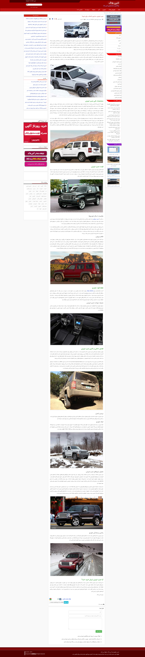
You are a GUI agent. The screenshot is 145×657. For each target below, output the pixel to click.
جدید (34, 191)
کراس (32, 206)
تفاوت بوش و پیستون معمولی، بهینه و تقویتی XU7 (37, 71)
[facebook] (60, 600)
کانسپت (35, 206)
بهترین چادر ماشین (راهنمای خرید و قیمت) (38, 60)
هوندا (39, 204)
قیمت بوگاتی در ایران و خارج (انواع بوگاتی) (38, 93)
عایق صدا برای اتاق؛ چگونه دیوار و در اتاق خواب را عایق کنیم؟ (113, 140)
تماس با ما (79, 10)
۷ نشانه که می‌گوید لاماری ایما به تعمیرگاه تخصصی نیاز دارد (35, 48)
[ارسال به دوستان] (52, 19)
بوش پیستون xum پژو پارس (116, 91)
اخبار (38, 186)
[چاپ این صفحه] (50, 19)
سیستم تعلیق (44, 196)
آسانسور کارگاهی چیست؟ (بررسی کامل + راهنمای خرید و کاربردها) (114, 132)
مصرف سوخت (35, 201)
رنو (34, 194)
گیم (99, 10)
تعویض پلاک (112, 10)
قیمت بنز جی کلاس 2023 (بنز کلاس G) (38, 82)
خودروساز (44, 194)
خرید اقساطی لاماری (118, 95)
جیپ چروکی (96, 219)
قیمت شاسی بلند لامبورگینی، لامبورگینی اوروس (37, 87)
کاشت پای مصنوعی (118, 93)
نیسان (43, 204)
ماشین (40, 201)
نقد (45, 204)
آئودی (42, 186)
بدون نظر (88, 19)
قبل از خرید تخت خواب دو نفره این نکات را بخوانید (114, 108)
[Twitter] (55, 599)
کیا (37, 209)
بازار (37, 189)
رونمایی (31, 194)
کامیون (39, 206)
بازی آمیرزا (120, 84)
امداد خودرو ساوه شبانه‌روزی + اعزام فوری (114, 128)
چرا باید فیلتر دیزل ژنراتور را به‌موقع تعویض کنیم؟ (37, 63)
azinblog (34, 7)
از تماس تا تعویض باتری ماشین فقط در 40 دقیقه (114, 112)
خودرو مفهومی (39, 194)
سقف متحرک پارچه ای (117, 71)
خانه (119, 10)
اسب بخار (34, 186)
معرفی (30, 201)
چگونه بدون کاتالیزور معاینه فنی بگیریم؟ (39, 74)
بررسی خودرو (29, 189)
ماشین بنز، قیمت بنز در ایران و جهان (39, 85)
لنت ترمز (120, 64)
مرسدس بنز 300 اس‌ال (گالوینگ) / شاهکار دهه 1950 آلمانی (113, 105)
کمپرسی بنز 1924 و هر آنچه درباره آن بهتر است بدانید (36, 108)
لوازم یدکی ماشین (118, 97)
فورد (30, 196)
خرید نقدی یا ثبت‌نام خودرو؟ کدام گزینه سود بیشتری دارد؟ (113, 119)
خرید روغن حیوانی (118, 86)
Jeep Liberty (90, 291)
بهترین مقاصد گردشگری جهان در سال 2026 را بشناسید (113, 136)
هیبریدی (35, 204)
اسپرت (45, 189)
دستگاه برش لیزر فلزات (117, 75)
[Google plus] (50, 600)
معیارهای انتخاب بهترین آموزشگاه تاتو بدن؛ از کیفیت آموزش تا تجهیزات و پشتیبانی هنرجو (113, 124)
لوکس (30, 199)
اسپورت (41, 189)
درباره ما (87, 10)
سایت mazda (119, 59)
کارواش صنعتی (119, 66)
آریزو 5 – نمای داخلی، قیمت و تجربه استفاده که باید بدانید (35, 102)
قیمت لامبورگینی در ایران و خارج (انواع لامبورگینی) (37, 99)
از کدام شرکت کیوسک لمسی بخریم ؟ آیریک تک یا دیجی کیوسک (113, 116)
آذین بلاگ (114, 3)
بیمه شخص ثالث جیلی (117, 82)
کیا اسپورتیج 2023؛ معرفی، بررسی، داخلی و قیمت (37, 105)
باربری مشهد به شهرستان (117, 62)
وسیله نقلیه (44, 206)
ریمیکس (120, 77)
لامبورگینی (34, 199)
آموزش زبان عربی (118, 73)
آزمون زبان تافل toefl (117, 68)
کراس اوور (44, 209)
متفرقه (93, 10)
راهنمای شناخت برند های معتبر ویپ (39, 69)
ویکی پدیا (120, 56)
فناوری (33, 196)
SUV (45, 186)
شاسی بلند (38, 196)
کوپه (40, 209)
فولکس (45, 199)
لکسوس (44, 201)
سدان (27, 194)
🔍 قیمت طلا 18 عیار (118, 88)
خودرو (104, 10)
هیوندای (30, 204)
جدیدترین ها (35, 15)
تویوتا (37, 191)
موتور (27, 201)
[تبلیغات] (113, 19)
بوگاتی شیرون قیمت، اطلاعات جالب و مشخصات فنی (36, 90)
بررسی (34, 189)
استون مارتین (28, 186)
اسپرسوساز (120, 79)
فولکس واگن (39, 199)
